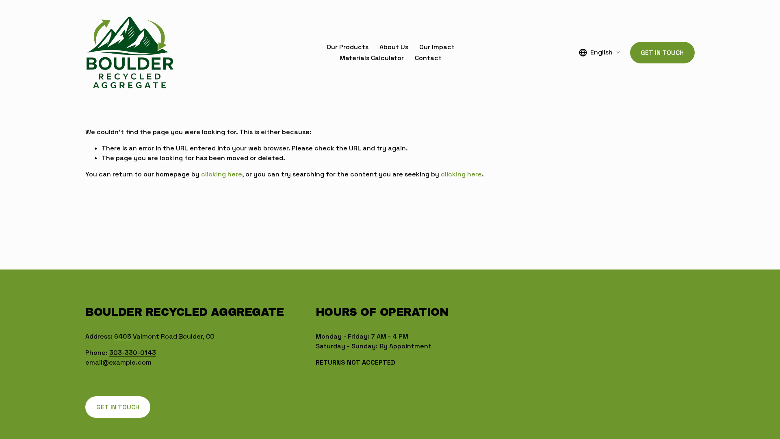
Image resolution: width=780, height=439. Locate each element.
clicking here (221, 174)
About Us (393, 47)
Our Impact (437, 47)
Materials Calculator (372, 58)
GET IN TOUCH (662, 52)
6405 (122, 336)
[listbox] (600, 52)
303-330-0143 (132, 352)
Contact (428, 58)
